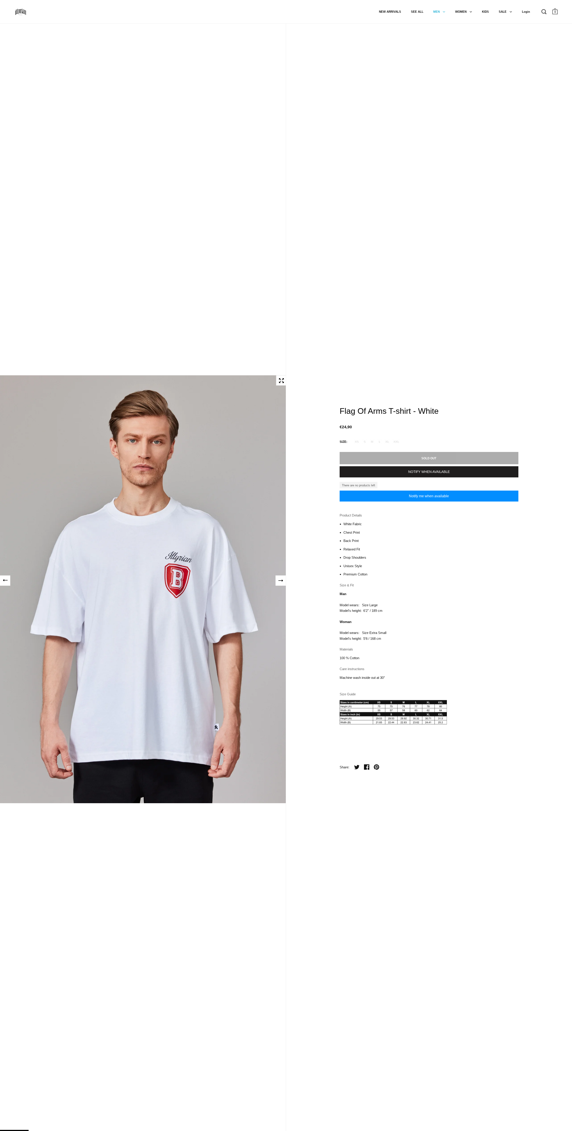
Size (343, 441)
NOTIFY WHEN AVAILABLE (429, 472)
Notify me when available (429, 496)
